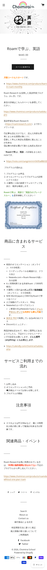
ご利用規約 (24, 534)
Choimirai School (27, 549)
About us (23, 514)
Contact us (23, 518)
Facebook (25, 540)
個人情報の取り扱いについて (24, 531)
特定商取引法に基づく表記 (24, 527)
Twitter (24, 544)
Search (23, 511)
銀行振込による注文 (24, 522)
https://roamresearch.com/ (19, 124)
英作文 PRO (11, 318)
